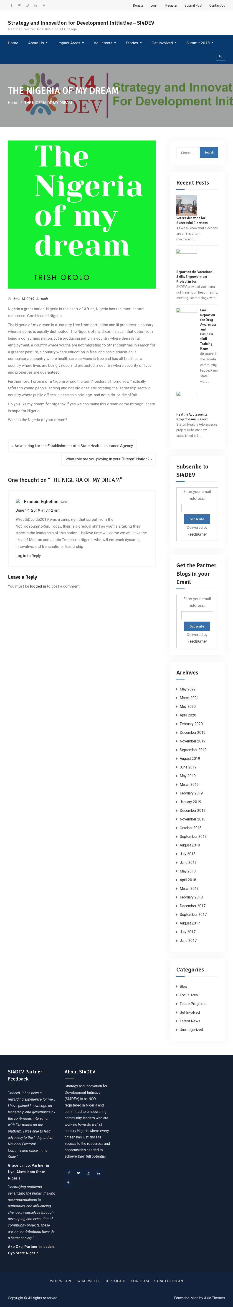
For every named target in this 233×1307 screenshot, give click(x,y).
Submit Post (193, 5)
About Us (36, 43)
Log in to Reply (28, 555)
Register (171, 5)
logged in (38, 586)
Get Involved (162, 43)
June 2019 (188, 767)
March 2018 (189, 888)
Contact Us (217, 5)
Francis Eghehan (41, 501)
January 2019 (190, 802)
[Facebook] (69, 1173)
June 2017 (188, 940)
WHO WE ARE (61, 1281)
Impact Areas (68, 43)
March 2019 (189, 784)
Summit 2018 (198, 43)
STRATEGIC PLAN (168, 1281)
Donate (138, 5)
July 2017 (187, 932)
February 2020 (191, 724)
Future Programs (193, 1004)
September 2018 (193, 836)
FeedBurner (197, 534)
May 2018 (188, 871)
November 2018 (192, 819)
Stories (132, 43)
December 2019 (192, 732)
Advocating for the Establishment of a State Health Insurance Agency (74, 445)
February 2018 (191, 897)
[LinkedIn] (98, 1173)
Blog (183, 986)
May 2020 (188, 706)
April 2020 (188, 715)
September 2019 (193, 750)
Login (154, 5)
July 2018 (187, 854)
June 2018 (188, 862)
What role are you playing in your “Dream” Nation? (107, 459)
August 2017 (190, 923)
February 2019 (191, 793)
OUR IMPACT (115, 1281)
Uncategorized (191, 1030)
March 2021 (189, 698)
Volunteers (103, 43)
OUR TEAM (140, 1281)
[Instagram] (88, 1173)
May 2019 (188, 776)
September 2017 (193, 914)
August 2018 (190, 845)
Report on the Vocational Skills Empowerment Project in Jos (195, 277)
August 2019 (190, 758)
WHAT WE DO (88, 1281)
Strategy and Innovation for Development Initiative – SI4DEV (81, 22)
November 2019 (192, 741)
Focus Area (189, 995)
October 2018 (191, 828)
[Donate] (69, 1183)
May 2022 (188, 689)
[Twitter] (78, 1173)
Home (13, 43)
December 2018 (192, 810)
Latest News (190, 1021)
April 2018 (188, 880)
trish (44, 299)
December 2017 (192, 906)
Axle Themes (214, 1298)
